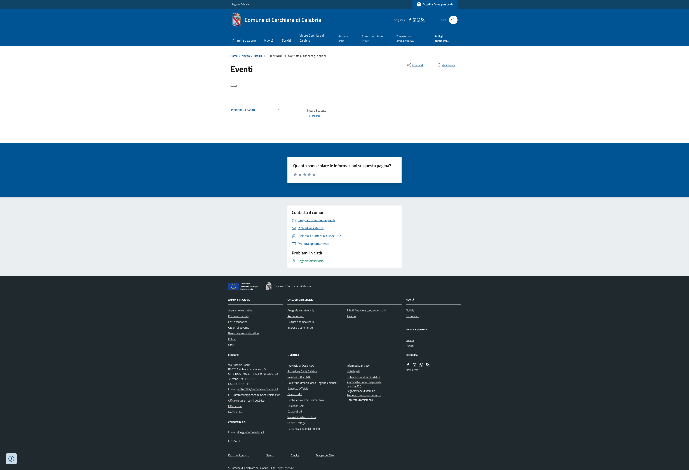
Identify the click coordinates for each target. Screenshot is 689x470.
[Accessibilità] (11, 459)
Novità (268, 40)
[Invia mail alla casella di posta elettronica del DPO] (250, 432)
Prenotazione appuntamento (364, 395)
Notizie (258, 56)
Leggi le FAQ (354, 386)
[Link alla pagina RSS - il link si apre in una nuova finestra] (423, 20)
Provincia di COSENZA (300, 365)
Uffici (231, 345)
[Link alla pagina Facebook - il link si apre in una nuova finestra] (410, 20)
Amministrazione (244, 40)
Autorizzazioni (295, 316)
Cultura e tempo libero (300, 322)
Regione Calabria (240, 4)
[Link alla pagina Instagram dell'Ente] (415, 365)
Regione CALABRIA (299, 377)
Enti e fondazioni (238, 322)
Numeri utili (235, 412)
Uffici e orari (235, 406)
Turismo (351, 316)
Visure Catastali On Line (301, 417)
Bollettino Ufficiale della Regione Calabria (312, 383)
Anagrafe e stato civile (300, 310)
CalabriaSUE (294, 411)
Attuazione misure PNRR (372, 38)
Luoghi (410, 340)
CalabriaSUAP (295, 406)
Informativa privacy (358, 365)
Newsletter (412, 370)
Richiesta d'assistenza (360, 400)
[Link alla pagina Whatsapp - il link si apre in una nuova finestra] (418, 20)
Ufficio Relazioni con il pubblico (246, 400)
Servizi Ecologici (296, 423)
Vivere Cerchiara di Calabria (312, 38)
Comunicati (412, 316)
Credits (295, 455)
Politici (232, 339)
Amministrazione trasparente (364, 382)
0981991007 (248, 379)
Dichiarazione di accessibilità (363, 377)
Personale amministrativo (243, 333)
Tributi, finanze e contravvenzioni (366, 310)
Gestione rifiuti (343, 38)
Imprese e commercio (300, 327)
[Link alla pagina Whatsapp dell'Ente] (421, 365)
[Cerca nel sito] (452, 20)
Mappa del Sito (325, 455)
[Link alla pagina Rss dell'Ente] (428, 365)
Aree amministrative (240, 310)
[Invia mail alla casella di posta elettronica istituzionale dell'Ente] (257, 389)
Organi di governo (238, 327)
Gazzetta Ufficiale (297, 388)
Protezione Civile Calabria (302, 371)
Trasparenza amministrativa (405, 38)
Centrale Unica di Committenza (306, 400)
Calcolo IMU (294, 394)
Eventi (410, 346)
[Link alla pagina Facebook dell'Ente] (408, 365)
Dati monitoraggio (238, 455)
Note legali (353, 371)
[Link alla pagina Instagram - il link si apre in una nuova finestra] (414, 20)
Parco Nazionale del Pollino (303, 428)
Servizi (286, 40)
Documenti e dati (238, 316)
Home (234, 56)
